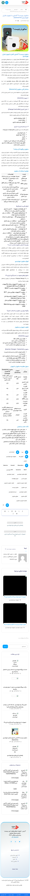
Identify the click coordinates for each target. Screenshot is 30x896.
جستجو (5, 646)
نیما (22, 452)
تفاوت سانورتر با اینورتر (9, 483)
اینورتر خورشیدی (10, 474)
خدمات (14, 857)
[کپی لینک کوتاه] (13, 514)
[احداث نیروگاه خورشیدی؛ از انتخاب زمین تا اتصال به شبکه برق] (15, 663)
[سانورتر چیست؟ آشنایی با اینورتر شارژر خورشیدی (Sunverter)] (15, 731)
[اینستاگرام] (15, 841)
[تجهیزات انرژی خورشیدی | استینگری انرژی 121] (15, 716)
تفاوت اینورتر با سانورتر (22, 483)
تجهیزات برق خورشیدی (11, 456)
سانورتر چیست (15, 487)
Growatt (13, 465)
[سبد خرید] (6, 2)
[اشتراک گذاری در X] (19, 511)
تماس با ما (14, 861)
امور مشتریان (14, 855)
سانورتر (25, 461)
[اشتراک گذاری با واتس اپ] (8, 511)
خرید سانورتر (24, 487)
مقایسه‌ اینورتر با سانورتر (21, 500)
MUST (25, 470)
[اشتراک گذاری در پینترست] (15, 511)
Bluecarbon (20, 465)
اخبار (14, 859)
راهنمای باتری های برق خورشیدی (15, 755)
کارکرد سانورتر (24, 496)
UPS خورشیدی (9, 470)
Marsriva (5, 465)
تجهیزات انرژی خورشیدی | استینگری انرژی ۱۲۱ (15, 722)
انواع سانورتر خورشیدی (22, 474)
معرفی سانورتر (15, 496)
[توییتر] (19, 841)
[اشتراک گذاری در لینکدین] (12, 511)
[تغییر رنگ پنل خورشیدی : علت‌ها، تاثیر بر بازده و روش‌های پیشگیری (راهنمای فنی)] (15, 698)
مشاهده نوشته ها (11, 549)
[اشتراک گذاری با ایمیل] (16, 514)
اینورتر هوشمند (15, 478)
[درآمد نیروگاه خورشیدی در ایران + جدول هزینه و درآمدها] (15, 680)
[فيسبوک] (11, 841)
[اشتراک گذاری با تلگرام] (5, 511)
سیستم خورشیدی (12, 492)
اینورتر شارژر (24, 478)
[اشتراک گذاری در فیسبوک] (22, 511)
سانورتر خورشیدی (23, 492)
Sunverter (18, 470)
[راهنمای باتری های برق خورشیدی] (15, 749)
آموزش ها (21, 456)
